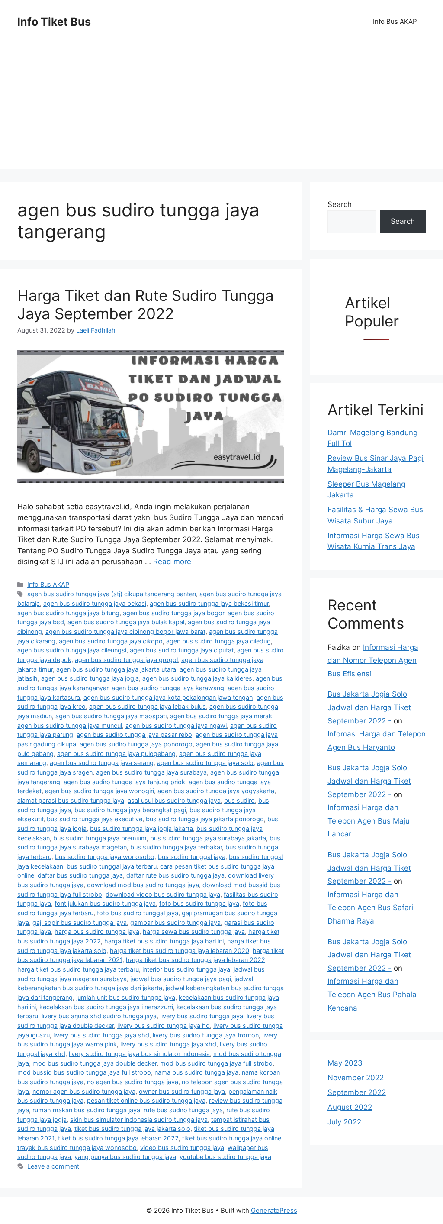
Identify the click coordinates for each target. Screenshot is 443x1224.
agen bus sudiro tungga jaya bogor (173, 613)
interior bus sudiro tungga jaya (186, 969)
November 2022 (355, 1077)
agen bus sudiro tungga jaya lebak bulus (147, 706)
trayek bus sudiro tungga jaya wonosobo (77, 1147)
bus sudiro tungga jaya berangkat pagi (130, 810)
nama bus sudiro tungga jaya (196, 1072)
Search (339, 204)
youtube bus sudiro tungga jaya (225, 1156)
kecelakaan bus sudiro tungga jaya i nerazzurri (106, 1007)
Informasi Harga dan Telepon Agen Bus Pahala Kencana (372, 994)
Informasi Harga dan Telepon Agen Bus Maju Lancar (368, 820)
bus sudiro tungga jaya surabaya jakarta (208, 838)
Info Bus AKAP (395, 21)
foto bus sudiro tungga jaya (199, 903)
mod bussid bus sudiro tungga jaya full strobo (84, 1072)
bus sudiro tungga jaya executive (94, 819)
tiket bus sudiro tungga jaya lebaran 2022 (118, 1138)
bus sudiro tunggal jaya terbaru (112, 866)
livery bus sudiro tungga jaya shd (101, 1035)
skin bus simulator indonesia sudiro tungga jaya (139, 1119)
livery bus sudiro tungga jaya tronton (206, 1035)
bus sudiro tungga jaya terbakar (176, 847)
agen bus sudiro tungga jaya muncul (69, 725)
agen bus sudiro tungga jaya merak (221, 716)
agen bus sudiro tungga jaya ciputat (182, 650)
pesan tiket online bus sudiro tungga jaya (146, 1100)
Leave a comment (53, 1166)
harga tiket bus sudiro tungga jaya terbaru (78, 969)
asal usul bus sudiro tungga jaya (174, 800)
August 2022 (349, 1107)
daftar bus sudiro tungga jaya (80, 875)
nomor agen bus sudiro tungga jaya (83, 1091)
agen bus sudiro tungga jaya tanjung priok (124, 781)
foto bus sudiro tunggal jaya (137, 913)
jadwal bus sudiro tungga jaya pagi (180, 978)
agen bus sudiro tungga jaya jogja (90, 678)
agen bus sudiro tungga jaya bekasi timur (209, 603)
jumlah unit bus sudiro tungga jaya (125, 997)
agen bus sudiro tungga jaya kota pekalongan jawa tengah (168, 697)
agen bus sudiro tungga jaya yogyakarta (215, 790)
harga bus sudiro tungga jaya (97, 931)
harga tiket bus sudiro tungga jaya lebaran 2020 (179, 950)
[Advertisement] (221, 108)
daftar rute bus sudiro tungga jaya (175, 875)
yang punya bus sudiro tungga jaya (125, 1156)
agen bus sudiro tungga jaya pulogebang (116, 753)
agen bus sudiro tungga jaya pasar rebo (134, 734)
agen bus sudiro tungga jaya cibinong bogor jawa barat (125, 631)
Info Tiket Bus (54, 21)
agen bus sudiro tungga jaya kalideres (197, 678)
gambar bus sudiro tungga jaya (175, 922)
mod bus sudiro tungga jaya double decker (94, 1063)
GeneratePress (274, 1210)
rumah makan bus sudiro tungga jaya (86, 1110)
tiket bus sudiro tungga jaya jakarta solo (132, 1128)
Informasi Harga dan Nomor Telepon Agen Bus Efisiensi (372, 660)
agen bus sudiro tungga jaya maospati (111, 716)
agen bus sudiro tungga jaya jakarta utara (116, 669)
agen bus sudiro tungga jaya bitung (68, 613)
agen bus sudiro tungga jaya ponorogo (136, 744)
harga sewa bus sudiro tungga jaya (194, 931)
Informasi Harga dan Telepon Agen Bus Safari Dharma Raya (370, 907)
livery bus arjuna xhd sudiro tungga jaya (99, 1016)
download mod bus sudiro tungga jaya (143, 884)
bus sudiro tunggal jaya (191, 856)
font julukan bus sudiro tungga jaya (105, 903)
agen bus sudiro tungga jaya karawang (168, 687)
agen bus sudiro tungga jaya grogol (126, 659)
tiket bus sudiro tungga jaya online (231, 1138)
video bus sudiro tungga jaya (182, 1147)
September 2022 (356, 1092)
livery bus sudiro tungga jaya (201, 1016)
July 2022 (344, 1121)
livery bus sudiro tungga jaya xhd (168, 1044)
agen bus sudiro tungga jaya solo (205, 762)
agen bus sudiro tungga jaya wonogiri (99, 790)
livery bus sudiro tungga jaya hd (163, 1025)
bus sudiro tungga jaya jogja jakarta (141, 828)
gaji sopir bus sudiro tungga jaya (79, 922)
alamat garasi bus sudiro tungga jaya (70, 800)
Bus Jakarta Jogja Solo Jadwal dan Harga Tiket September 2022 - (369, 707)
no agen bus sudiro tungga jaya (132, 1081)
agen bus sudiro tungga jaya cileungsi (71, 650)
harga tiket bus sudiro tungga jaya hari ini (164, 941)
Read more (172, 561)
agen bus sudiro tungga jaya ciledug (218, 641)
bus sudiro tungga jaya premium (100, 838)
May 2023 (345, 1063)
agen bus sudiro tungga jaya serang (102, 762)
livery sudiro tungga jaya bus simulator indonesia (139, 1053)
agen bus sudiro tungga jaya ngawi (176, 725)
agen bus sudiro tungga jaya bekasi (94, 603)
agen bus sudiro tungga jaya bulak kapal (125, 622)
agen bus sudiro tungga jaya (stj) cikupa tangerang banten (111, 593)
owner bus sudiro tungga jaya (182, 1091)
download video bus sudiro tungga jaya (163, 894)
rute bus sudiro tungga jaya (183, 1110)
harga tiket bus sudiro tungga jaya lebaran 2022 (195, 959)
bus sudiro (239, 800)
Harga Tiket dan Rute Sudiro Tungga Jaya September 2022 (145, 304)
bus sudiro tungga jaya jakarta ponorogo (205, 819)
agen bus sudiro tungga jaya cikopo (111, 641)
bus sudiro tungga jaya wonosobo (104, 856)
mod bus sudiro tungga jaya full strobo (216, 1063)
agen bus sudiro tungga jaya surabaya (151, 772)
